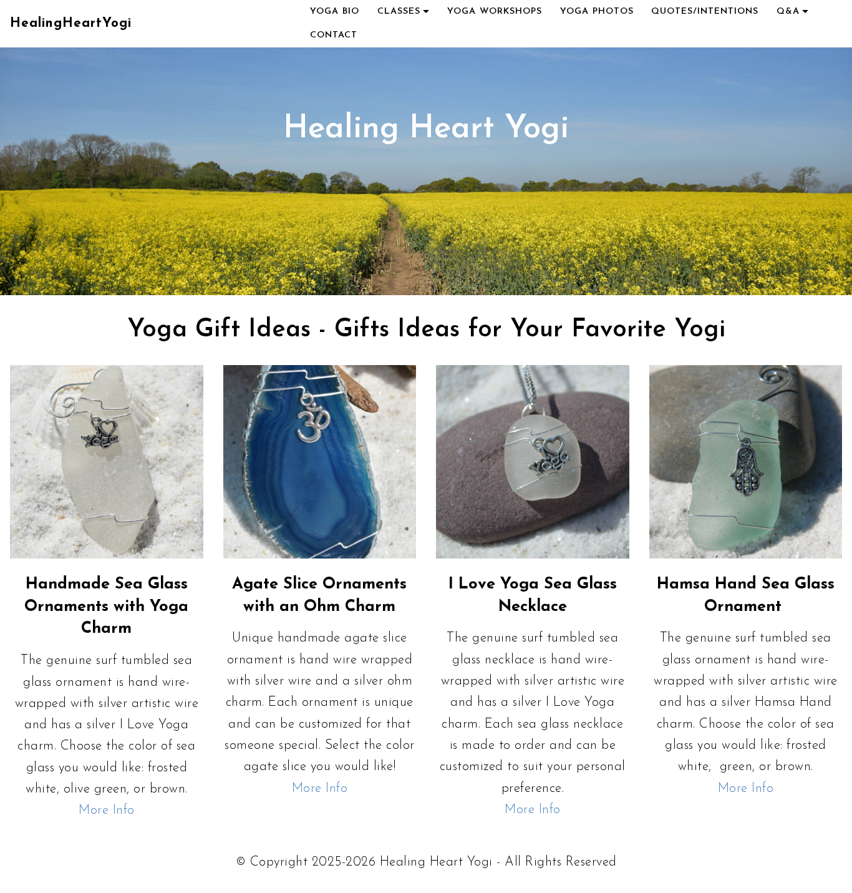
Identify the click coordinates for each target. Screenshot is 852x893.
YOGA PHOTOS (597, 11)
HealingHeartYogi (71, 23)
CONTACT (333, 35)
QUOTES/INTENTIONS (704, 11)
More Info (107, 810)
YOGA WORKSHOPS (494, 11)
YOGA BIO (334, 11)
